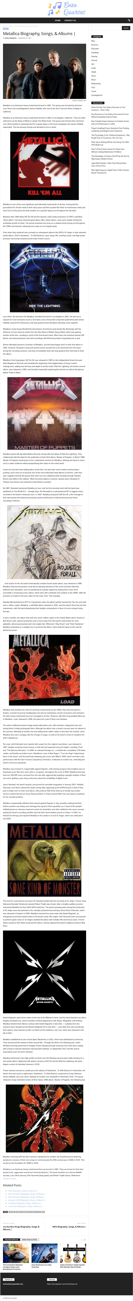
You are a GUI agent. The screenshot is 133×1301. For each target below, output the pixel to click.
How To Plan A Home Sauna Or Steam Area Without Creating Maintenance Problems (107, 150)
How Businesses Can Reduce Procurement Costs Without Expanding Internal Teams (110, 115)
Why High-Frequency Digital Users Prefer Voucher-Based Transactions (110, 171)
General (94, 60)
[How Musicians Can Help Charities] (45, 1253)
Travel (93, 91)
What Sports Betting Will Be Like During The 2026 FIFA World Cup (110, 143)
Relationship (96, 84)
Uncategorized (96, 95)
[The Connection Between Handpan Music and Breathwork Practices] (16, 1253)
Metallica (34, 1212)
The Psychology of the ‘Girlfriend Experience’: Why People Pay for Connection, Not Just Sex (110, 136)
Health (93, 72)
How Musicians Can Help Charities (41, 1266)
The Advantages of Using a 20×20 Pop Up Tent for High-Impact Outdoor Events (110, 157)
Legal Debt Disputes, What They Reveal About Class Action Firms (108, 164)
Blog (93, 41)
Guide (93, 68)
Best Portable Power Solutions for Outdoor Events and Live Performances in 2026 (110, 122)
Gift (92, 64)
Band (18, 1212)
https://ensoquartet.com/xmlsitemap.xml (62, 1284)
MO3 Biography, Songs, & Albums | (69, 1226)
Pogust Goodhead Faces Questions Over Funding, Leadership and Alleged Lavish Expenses (110, 129)
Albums (11, 1212)
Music (11, 26)
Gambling (94, 53)
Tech (93, 87)
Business (94, 45)
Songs (42, 1212)
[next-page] (85, 1239)
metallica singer (9, 1179)
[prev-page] (81, 1239)
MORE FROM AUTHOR (29, 1240)
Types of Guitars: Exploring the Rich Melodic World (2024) (72, 1266)
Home (58, 20)
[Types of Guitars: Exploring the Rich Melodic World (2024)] (73, 1253)
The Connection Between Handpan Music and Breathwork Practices (13, 1267)
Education (95, 49)
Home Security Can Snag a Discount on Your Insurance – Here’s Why (108, 108)
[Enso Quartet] (66, 9)
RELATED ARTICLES (11, 1240)
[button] (129, 20)
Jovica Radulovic (11, 38)
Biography (25, 1212)
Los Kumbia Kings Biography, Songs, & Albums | (21, 1228)
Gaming (94, 56)
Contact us (70, 20)
